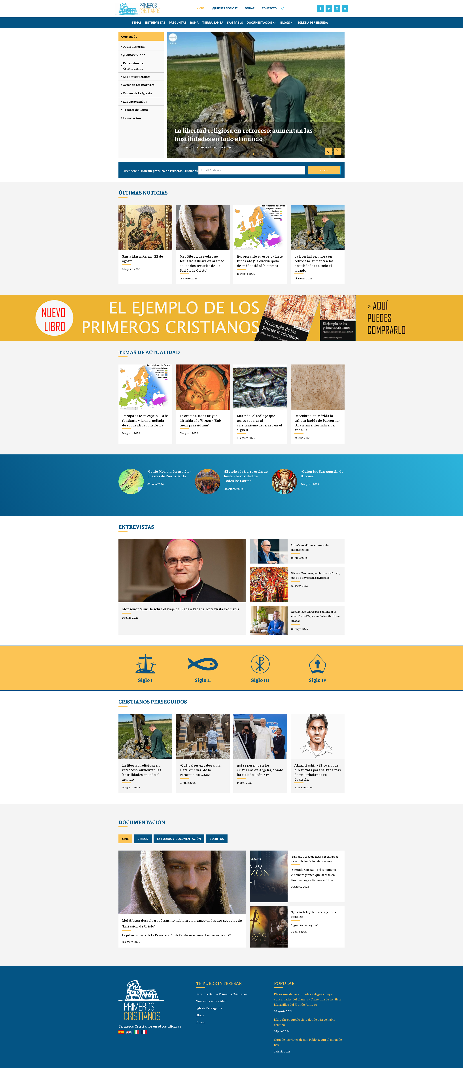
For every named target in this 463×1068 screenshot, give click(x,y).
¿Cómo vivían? (134, 55)
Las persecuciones (136, 76)
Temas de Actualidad (211, 1001)
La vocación (132, 118)
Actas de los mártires (138, 85)
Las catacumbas (135, 101)
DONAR (250, 8)
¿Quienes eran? (134, 46)
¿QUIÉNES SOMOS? (224, 8)
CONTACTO (269, 8)
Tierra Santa (212, 22)
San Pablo (235, 22)
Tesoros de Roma (135, 109)
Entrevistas (155, 22)
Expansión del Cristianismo (134, 65)
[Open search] (283, 8)
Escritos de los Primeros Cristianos (221, 994)
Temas (136, 22)
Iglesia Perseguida (313, 22)
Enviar (324, 170)
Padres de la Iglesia (137, 93)
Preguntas (177, 22)
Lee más (184, 156)
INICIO (200, 8)
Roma (194, 22)
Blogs (200, 1015)
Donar (200, 1022)
